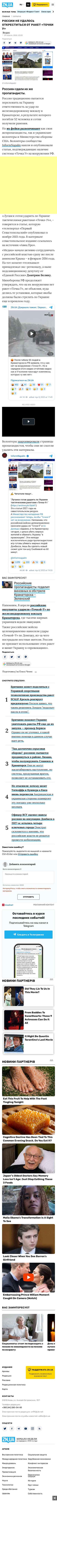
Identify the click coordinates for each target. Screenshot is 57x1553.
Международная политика (14, 1459)
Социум (31, 1476)
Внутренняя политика (12, 1455)
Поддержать (42, 5)
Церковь (6, 1493)
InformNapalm (11, 145)
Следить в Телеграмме (30, 934)
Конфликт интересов (38, 1463)
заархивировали (28, 441)
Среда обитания (9, 1489)
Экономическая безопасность (35, 1469)
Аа (28, 5)
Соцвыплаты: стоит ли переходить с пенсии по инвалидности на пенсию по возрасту (22, 1346)
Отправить (28, 897)
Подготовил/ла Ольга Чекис (17, 671)
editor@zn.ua (44, 1416)
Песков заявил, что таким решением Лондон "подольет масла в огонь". (32, 699)
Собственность (35, 1493)
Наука (5, 1480)
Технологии (7, 1485)
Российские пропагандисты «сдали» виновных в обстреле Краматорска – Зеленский (32, 591)
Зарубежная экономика (39, 1459)
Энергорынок (8, 1467)
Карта (5, 1389)
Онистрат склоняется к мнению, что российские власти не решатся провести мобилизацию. (33, 827)
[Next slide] (53, 11)
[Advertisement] (28, 185)
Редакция (6, 1376)
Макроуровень (9, 1463)
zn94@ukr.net (37, 1412)
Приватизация (9, 1472)
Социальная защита (37, 1455)
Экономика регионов (12, 1476)
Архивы (5, 1371)
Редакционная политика (13, 1385)
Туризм (31, 1489)
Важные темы (9, 12)
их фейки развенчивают (23, 128)
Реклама (6, 1380)
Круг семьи (33, 1485)
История (32, 1481)
